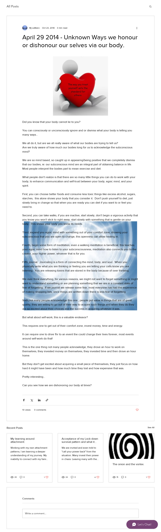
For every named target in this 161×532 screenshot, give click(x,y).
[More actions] (137, 28)
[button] (150, 6)
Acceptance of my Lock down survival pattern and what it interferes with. (80, 440)
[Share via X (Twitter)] (31, 400)
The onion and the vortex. (128, 464)
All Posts (13, 6)
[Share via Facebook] (23, 400)
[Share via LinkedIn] (39, 400)
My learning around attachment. (22, 440)
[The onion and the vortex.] (131, 446)
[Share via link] (46, 400)
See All (151, 427)
